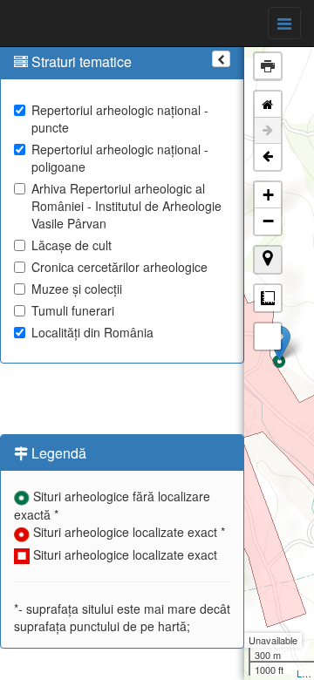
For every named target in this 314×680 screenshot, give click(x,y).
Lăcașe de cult (71, 245)
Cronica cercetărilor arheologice (119, 266)
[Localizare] (268, 260)
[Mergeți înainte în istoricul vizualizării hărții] (268, 131)
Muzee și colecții (76, 288)
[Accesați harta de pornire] (268, 105)
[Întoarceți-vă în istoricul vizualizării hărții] (268, 157)
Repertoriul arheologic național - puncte (119, 118)
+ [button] (268, 195)
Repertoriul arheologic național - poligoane (119, 157)
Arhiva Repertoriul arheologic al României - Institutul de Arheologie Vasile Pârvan (126, 206)
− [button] (268, 221)
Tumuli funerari (72, 310)
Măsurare (268, 298)
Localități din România (92, 332)
